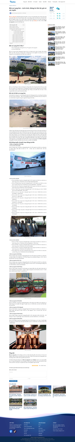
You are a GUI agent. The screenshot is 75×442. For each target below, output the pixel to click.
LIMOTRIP (40, 433)
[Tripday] (12, 1)
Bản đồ (56, 427)
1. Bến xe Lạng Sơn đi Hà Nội (16, 30)
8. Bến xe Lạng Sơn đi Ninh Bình (17, 41)
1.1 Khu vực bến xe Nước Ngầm (18, 31)
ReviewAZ (26, 430)
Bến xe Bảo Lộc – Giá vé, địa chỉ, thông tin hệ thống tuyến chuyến (15, 408)
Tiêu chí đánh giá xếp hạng (29, 428)
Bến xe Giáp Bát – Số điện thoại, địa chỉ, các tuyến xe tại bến (60, 32)
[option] (15, 391)
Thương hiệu (54, 1)
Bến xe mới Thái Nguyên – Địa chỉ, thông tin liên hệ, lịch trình (44, 395)
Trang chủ (25, 1)
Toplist (40, 1)
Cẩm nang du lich (61, 1)
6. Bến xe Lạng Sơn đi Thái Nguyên (18, 39)
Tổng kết (11, 43)
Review (49, 1)
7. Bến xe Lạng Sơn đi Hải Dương (17, 40)
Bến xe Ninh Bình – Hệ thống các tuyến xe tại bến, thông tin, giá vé (15, 395)
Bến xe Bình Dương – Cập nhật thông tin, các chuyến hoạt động (60, 63)
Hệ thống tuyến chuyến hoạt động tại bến (17, 28)
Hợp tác (25, 431)
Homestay (40, 428)
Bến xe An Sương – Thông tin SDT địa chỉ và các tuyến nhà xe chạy (60, 48)
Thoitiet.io (40, 435)
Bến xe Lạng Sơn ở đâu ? (14, 26)
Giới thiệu (26, 424)
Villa (39, 426)
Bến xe (14, 5)
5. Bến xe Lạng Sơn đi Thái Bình (17, 38)
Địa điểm (44, 1)
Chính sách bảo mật (28, 426)
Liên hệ (25, 433)
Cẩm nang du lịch (42, 430)
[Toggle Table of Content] (23, 25)
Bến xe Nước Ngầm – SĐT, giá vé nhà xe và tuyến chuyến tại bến (60, 37)
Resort (40, 424)
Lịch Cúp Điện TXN (27, 435)
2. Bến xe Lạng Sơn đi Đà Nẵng (17, 34)
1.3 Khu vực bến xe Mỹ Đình (18, 33)
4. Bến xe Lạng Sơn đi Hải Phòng (17, 37)
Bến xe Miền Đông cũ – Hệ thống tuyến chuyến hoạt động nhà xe (30, 408)
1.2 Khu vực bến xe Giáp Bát (18, 32)
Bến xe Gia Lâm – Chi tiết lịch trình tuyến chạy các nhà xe (60, 42)
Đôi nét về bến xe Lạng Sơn (14, 27)
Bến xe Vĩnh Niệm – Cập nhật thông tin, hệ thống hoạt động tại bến (60, 53)
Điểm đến (30, 1)
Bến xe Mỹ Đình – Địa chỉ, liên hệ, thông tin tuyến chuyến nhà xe (60, 27)
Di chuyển (35, 1)
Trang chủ (11, 5)
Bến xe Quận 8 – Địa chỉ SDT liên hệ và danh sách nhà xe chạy (60, 58)
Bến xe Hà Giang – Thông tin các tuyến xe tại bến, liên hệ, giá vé (30, 395)
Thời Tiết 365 (41, 431)
